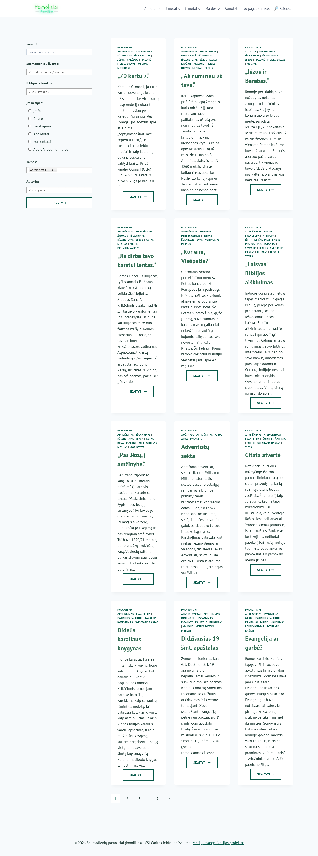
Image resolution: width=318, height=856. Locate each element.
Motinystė (124, 67)
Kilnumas (215, 622)
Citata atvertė (263, 455)
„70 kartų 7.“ (133, 76)
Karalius (151, 618)
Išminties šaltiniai (257, 239)
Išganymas (124, 55)
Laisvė (276, 239)
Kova (120, 443)
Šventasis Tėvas (192, 239)
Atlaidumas (144, 51)
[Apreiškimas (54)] (59, 170)
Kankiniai (251, 622)
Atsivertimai (272, 434)
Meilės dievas (126, 63)
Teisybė (275, 252)
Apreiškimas (125, 51)
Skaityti (141, 198)
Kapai (213, 59)
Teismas (262, 252)
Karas (150, 239)
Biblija (268, 231)
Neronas (206, 231)
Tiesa (248, 447)
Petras (207, 235)
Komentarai (42, 141)
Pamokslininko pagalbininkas (247, 8)
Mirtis (209, 67)
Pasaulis (196, 438)
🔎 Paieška (282, 8)
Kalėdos (132, 59)
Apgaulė (250, 51)
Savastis (250, 248)
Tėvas (249, 256)
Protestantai (266, 243)
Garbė (249, 618)
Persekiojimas (190, 235)
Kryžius (186, 63)
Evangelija (252, 235)
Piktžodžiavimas (128, 248)
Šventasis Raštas (269, 443)
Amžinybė (187, 434)
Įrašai (37, 110)
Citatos (38, 118)
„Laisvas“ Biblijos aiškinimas (259, 273)
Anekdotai (41, 134)
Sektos (263, 248)
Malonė (146, 59)
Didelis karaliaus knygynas (129, 639)
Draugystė (188, 55)
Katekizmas (125, 622)
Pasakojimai (125, 47)
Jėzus (121, 59)
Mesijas (143, 63)
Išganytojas (142, 55)
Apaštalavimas (191, 614)
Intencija (268, 235)
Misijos (250, 243)
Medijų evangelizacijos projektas (218, 842)
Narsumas (278, 622)
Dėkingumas (208, 51)
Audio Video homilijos (50, 149)
